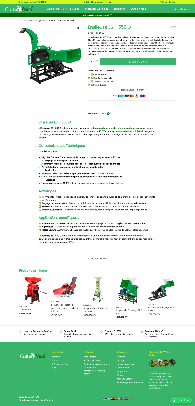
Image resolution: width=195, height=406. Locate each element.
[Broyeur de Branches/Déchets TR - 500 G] (171, 27)
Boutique (56, 356)
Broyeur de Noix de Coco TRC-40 (96, 310)
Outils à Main (122, 367)
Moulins (52, 20)
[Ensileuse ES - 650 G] (174, 27)
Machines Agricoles (37, 20)
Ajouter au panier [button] (33, 319)
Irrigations (121, 371)
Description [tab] (92, 113)
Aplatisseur (25, 309)
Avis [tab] (105, 113)
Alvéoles (120, 356)
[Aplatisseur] (33, 290)
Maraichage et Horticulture (129, 382)
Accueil (23, 20)
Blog (54, 367)
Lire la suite (65, 320)
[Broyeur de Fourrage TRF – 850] (130, 291)
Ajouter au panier (138, 61)
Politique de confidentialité (97, 364)
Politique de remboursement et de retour (94, 370)
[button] (78, 28)
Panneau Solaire (124, 378)
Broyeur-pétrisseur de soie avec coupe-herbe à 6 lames (64, 308)
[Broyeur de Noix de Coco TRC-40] (97, 290)
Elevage (120, 360)
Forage (120, 375)
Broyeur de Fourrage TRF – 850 (130, 312)
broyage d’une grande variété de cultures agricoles (119, 128)
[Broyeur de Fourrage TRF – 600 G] (162, 289)
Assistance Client (92, 360)
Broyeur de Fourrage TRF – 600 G (162, 309)
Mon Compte (90, 356)
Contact (55, 360)
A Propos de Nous (60, 364)
